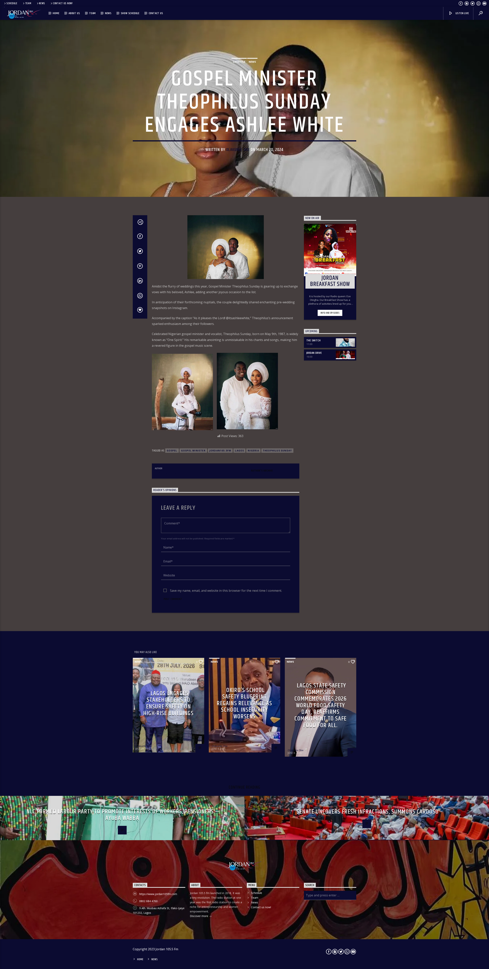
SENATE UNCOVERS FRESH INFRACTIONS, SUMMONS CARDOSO (368, 811)
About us (74, 13)
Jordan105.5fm (220, 450)
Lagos (239, 450)
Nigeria (253, 450)
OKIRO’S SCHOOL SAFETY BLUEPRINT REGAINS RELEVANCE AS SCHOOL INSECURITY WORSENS (244, 703)
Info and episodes (330, 313)
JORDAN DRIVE (314, 353)
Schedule (11, 3)
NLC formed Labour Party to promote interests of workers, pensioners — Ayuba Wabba (123, 815)
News (42, 3)
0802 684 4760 (148, 901)
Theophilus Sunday (277, 450)
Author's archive (262, 470)
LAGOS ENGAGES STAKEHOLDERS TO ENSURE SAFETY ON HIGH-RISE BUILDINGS (168, 703)
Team (28, 3)
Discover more (199, 916)
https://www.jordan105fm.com (158, 894)
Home (56, 13)
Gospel (172, 450)
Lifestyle (239, 61)
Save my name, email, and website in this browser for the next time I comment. (226, 590)
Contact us (156, 13)
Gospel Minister (193, 450)
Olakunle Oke (238, 149)
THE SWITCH (313, 340)
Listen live (462, 13)
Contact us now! (63, 3)
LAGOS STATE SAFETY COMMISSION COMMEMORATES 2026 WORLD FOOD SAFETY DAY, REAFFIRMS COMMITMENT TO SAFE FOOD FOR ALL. (320, 705)
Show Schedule (130, 13)
